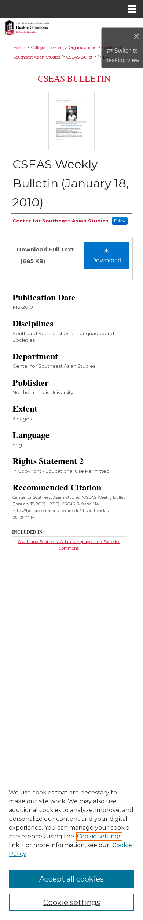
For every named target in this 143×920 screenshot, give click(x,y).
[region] (71, 849)
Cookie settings (99, 836)
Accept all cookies (71, 879)
